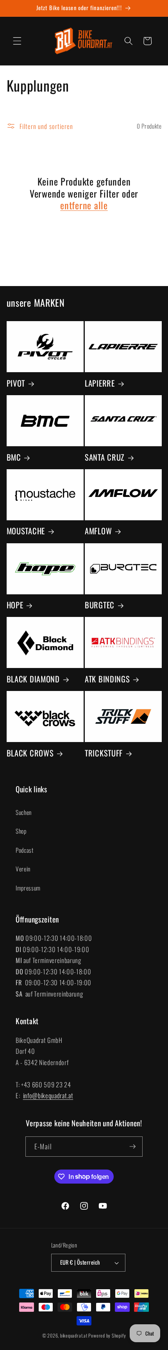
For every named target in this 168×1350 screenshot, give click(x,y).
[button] (17, 41)
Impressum (28, 888)
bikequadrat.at (74, 1335)
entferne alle (83, 205)
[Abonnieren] (132, 1146)
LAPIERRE (100, 383)
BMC (14, 457)
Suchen (24, 812)
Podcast (25, 850)
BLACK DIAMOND (33, 679)
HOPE (15, 605)
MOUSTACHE (26, 531)
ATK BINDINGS (107, 679)
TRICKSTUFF (104, 753)
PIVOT (16, 383)
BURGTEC (99, 605)
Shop (21, 831)
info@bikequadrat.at (48, 1095)
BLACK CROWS (30, 753)
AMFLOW (98, 531)
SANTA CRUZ (105, 457)
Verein (23, 868)
